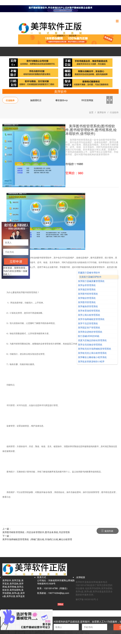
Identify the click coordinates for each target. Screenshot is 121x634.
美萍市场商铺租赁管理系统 (91, 319)
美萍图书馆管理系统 (88, 293)
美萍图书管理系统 (87, 302)
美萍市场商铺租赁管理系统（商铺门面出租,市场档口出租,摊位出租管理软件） (37, 539)
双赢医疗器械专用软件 (89, 272)
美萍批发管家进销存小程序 (91, 361)
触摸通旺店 (35, 100)
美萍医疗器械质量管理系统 (91, 281)
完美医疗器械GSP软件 (90, 276)
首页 (91, 112)
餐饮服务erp (61, 100)
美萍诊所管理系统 (87, 285)
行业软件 (10, 100)
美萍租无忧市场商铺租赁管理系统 (94, 348)
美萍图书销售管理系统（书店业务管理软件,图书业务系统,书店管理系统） (36, 532)
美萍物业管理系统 (87, 298)
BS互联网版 (87, 100)
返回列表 (108, 530)
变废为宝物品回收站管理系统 (92, 340)
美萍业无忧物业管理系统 (90, 344)
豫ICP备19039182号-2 (87, 599)
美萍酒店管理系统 (87, 289)
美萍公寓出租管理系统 (89, 315)
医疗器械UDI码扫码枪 (88, 336)
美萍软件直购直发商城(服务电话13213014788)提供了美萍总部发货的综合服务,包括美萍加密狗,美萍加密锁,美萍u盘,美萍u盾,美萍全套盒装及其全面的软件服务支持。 (94, 588)
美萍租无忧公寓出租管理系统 (92, 353)
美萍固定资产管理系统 (89, 327)
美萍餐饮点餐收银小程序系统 (92, 357)
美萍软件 (101, 112)
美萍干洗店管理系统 (88, 323)
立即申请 (16, 261)
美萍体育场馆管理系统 (89, 310)
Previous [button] (107, 100)
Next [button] (111, 100)
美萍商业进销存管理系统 (90, 331)
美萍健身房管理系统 (88, 306)
